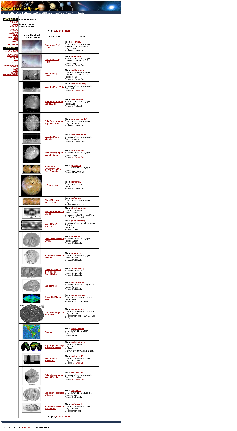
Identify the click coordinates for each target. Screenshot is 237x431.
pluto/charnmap (78, 208)
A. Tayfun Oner (78, 90)
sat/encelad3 (77, 373)
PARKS (15, 69)
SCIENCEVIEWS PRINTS (10, 75)
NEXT (67, 31)
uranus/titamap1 (78, 150)
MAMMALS (14, 66)
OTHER (15, 68)
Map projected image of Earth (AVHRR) (54, 346)
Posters (49, 13)
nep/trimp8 (76, 42)
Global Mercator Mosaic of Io (52, 201)
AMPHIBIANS (14, 57)
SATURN (15, 36)
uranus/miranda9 (79, 135)
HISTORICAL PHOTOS (11, 65)
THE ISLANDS (13, 64)
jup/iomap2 (76, 182)
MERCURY (14, 29)
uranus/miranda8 (79, 119)
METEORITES (14, 30)
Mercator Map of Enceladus (52, 359)
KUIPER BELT (14, 26)
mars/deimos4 (77, 282)
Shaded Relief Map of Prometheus (54, 407)
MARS (16, 28)
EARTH (15, 24)
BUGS (16, 60)
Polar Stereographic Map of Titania (54, 154)
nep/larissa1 (76, 236)
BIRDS (16, 58)
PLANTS (15, 71)
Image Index (31, 13)
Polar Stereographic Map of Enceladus (54, 376)
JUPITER (15, 25)
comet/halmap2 (78, 268)
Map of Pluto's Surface (51, 225)
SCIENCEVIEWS (13, 54)
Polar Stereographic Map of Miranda (54, 122)
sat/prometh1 (77, 404)
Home (4, 13)
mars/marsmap (78, 295)
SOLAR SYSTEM (13, 37)
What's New (20, 13)
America (48, 332)
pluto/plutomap (78, 221)
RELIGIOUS (14, 72)
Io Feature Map (51, 185)
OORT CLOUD (13, 33)
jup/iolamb (76, 166)
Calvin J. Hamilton (28, 427)
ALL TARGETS (13, 50)
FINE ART (15, 61)
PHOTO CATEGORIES (11, 51)
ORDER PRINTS (13, 44)
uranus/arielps (78, 99)
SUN (16, 40)
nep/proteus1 (77, 253)
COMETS (15, 22)
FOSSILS (15, 62)
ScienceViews (58, 13)
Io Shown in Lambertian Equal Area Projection (53, 169)
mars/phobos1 (78, 309)
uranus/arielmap (78, 84)
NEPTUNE (15, 32)
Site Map (11, 13)
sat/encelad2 (77, 356)
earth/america (77, 329)
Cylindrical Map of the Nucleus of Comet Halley (53, 272)
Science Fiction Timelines (75, 13)
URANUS (15, 41)
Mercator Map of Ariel (54, 87)
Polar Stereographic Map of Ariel (54, 103)
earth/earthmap (78, 342)
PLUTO (15, 35)
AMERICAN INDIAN (12, 56)
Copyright (41, 13)
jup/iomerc (76, 198)
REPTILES (14, 73)
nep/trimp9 (76, 56)
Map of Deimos (52, 286)
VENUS (15, 43)
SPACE (15, 39)
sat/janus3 (76, 391)
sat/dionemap (77, 70)
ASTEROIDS (14, 21)
